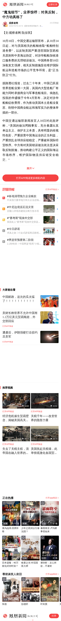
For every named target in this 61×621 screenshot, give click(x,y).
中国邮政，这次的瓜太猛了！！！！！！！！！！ (18, 299)
